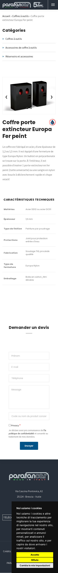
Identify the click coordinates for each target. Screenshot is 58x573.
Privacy (15, 425)
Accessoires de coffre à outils (21, 47)
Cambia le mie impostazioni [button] (35, 565)
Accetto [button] (35, 554)
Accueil (6, 16)
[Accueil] (23, 5)
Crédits (7, 551)
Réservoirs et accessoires (19, 56)
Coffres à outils (20, 16)
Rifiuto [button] (35, 560)
